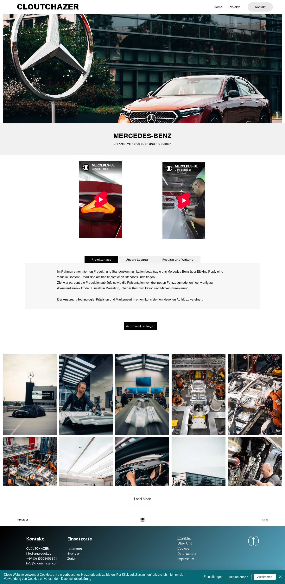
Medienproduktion (39, 553)
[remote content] (101, 200)
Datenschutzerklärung (76, 579)
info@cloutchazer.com (42, 563)
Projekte (184, 538)
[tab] (101, 259)
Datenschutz (186, 553)
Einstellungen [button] (213, 577)
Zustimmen (264, 577)
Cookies (183, 548)
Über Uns (184, 543)
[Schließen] (280, 577)
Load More (142, 499)
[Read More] (253, 541)
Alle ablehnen (238, 577)
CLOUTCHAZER (48, 7)
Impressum (185, 559)
